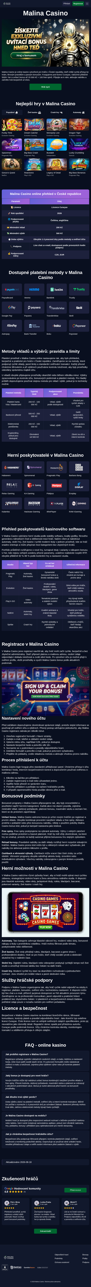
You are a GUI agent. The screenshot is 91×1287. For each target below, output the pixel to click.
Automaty (77, 112)
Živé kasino (32, 112)
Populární (10, 112)
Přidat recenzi (75, 1190)
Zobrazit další (45, 1231)
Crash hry (55, 112)
